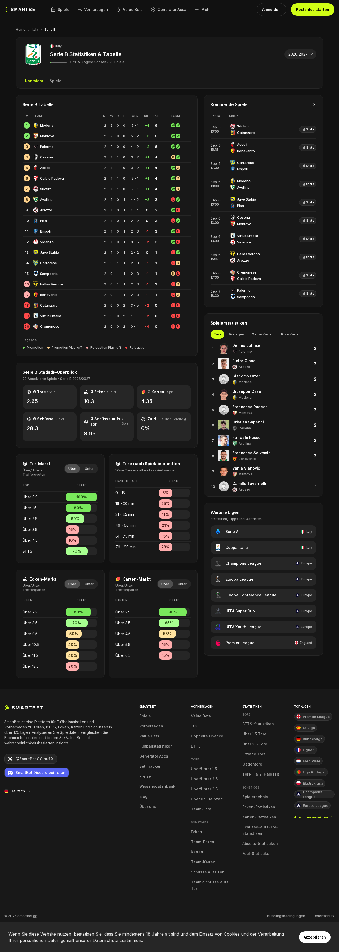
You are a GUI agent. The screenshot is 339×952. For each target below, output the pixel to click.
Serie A (231, 531)
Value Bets (133, 9)
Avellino (46, 199)
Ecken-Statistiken (258, 807)
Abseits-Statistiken (260, 843)
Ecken (196, 832)
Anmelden (271, 9)
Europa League (239, 579)
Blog (143, 796)
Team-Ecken (202, 842)
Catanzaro (49, 305)
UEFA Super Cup (240, 611)
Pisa (43, 220)
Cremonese (49, 326)
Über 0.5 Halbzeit (207, 799)
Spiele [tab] (55, 81)
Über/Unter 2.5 (204, 779)
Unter (89, 468)
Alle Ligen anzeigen (311, 817)
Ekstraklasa (313, 783)
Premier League (240, 642)
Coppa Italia (236, 547)
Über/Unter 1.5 (204, 769)
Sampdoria (49, 273)
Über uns (147, 806)
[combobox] (300, 54)
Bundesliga (313, 739)
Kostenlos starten (312, 9)
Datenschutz (324, 916)
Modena (46, 125)
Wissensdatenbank (157, 786)
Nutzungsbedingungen (286, 916)
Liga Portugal (314, 772)
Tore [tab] (217, 334)
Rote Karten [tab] (291, 334)
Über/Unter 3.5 (204, 789)
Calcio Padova (52, 178)
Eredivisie (311, 761)
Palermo (46, 146)
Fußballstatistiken (156, 746)
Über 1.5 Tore (254, 734)
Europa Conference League (250, 595)
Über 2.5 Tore (254, 744)
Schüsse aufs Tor (207, 872)
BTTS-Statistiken (258, 724)
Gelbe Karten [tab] (263, 334)
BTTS (196, 746)
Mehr (206, 9)
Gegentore (252, 764)
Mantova (47, 136)
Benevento (49, 295)
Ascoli (45, 168)
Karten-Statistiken (259, 817)
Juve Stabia (49, 252)
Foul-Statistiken (257, 853)
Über (72, 468)
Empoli (45, 231)
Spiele (63, 9)
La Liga (309, 728)
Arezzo (46, 210)
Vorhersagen (96, 9)
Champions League (243, 563)
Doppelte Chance (207, 736)
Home (20, 29)
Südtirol (46, 189)
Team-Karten (203, 862)
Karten (197, 852)
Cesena (46, 157)
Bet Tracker (149, 766)
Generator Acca (172, 9)
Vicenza (47, 242)
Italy (35, 29)
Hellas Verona (51, 284)
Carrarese (48, 263)
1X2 (194, 726)
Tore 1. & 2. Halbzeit (260, 774)
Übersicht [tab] (34, 81)
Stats (310, 129)
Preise (145, 776)
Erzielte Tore (254, 754)
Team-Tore (201, 809)
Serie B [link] (50, 29)
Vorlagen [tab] (236, 334)
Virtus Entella (50, 316)
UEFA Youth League (243, 627)
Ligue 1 (309, 750)
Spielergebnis (255, 797)
